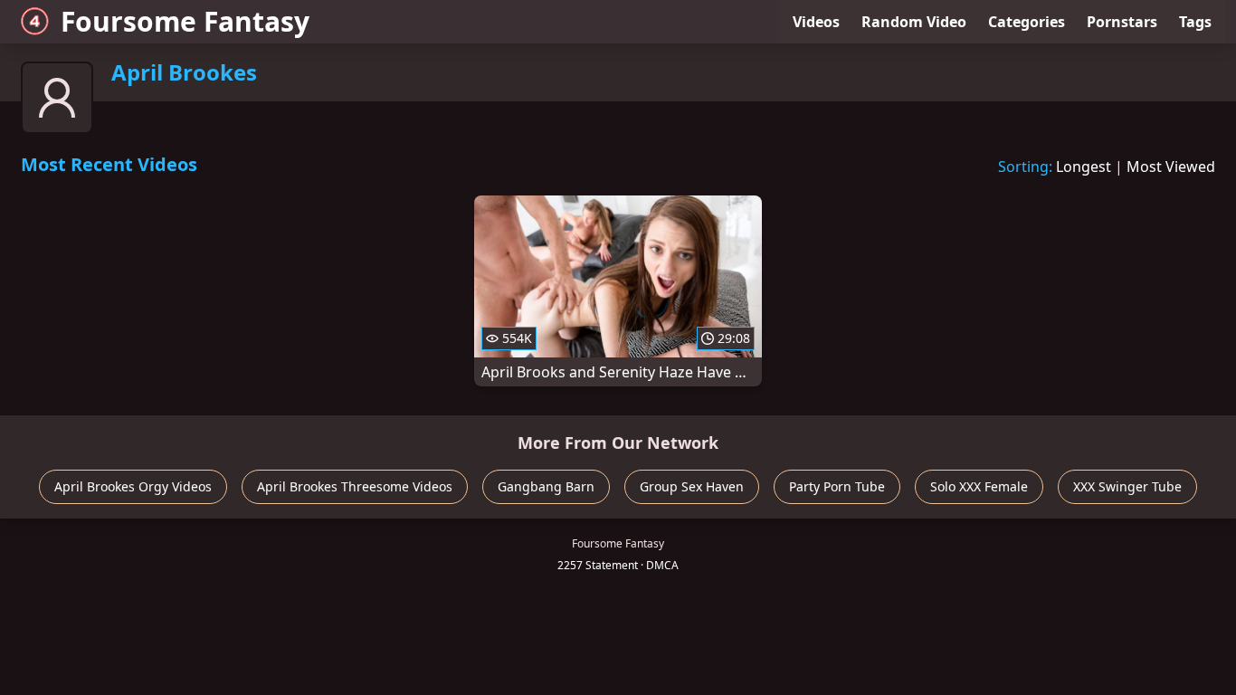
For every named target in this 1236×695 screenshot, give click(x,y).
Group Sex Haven (692, 486)
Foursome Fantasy (185, 21)
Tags (1195, 22)
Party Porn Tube (837, 486)
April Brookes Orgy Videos (133, 486)
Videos (816, 22)
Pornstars (1122, 22)
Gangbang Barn (546, 486)
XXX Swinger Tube (1127, 486)
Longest (1083, 166)
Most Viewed (1171, 166)
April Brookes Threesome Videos (354, 486)
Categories (1026, 22)
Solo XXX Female (979, 486)
